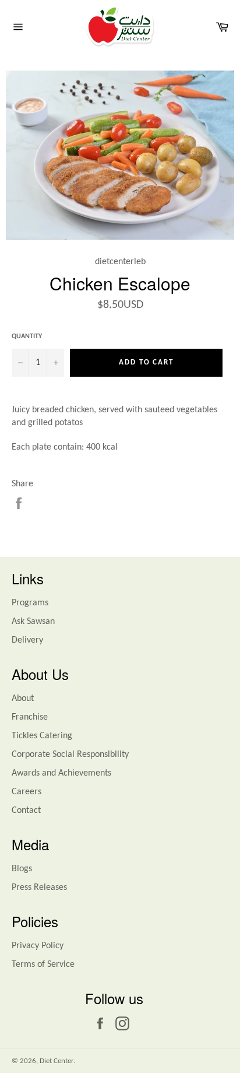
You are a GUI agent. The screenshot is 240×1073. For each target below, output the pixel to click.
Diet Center (56, 1061)
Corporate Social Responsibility (70, 754)
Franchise (30, 717)
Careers (26, 792)
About (23, 698)
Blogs (22, 869)
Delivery (27, 640)
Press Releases (39, 887)
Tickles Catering (42, 736)
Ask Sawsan (33, 621)
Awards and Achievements (61, 773)
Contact (26, 810)
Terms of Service (43, 964)
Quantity (27, 336)
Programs (30, 603)
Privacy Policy (37, 946)
